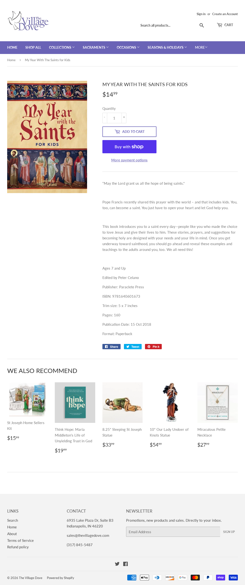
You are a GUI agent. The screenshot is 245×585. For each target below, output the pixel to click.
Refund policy (18, 547)
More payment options (129, 160)
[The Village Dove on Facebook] (125, 564)
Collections (60, 47)
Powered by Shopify (60, 578)
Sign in (201, 14)
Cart (228, 25)
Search (12, 520)
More (200, 47)
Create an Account (225, 14)
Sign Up (229, 532)
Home (12, 47)
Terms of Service (20, 540)
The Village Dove (30, 578)
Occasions (127, 47)
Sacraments (94, 47)
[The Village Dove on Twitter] (117, 564)
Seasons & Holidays (166, 47)
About (12, 534)
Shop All (33, 47)
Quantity (109, 108)
